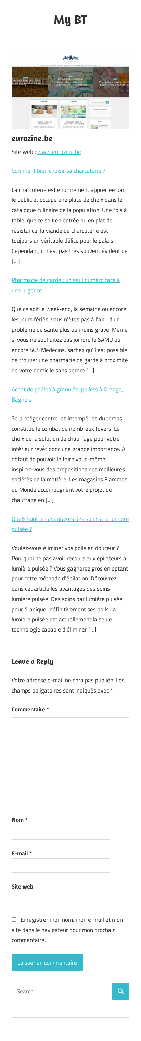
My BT (70, 19)
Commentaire (30, 709)
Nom (19, 819)
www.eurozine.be (59, 151)
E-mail (22, 853)
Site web (22, 886)
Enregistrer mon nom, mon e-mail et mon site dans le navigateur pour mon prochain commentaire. (67, 930)
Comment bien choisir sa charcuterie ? (58, 170)
